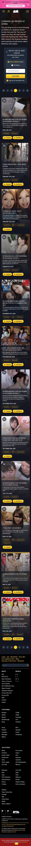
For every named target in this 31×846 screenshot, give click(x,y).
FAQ (3, 674)
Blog (17, 659)
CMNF (17, 715)
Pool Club (18, 770)
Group (3, 727)
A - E (17, 674)
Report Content (6, 688)
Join (8, 657)
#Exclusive (15, 133)
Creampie (18, 717)
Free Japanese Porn (8, 659)
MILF (17, 727)
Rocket (18, 779)
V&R (3, 797)
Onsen (17, 732)
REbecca (18, 777)
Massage (4, 734)
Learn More (24, 842)
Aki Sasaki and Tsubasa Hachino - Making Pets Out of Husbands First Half (15, 303)
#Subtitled (6, 133)
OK (16, 843)
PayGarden (4, 832)
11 (19, 90)
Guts (17, 755)
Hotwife (4, 730)
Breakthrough (5, 719)
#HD (13, 225)
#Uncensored (20, 225)
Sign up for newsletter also (16, 80)
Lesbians (4, 732)
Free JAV (22, 657)
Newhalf (18, 730)
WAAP (3, 801)
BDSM (3, 715)
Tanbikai (4, 790)
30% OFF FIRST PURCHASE (15, 5)
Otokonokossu (6, 779)
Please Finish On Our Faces (12, 528)
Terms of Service (7, 681)
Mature (4, 737)
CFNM (17, 712)
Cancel (4, 702)
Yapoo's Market (6, 804)
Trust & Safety (6, 683)
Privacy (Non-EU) (6, 693)
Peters (4, 782)
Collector (4, 753)
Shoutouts (21, 661)
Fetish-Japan (5, 762)
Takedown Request (7, 690)
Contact (4, 700)
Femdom (18, 722)
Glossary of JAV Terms (9, 661)
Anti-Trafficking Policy (8, 686)
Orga (3, 775)
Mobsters (4, 770)
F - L (17, 676)
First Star (4, 764)
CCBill (23, 830)
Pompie (4, 784)
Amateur (4, 712)
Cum (17, 719)
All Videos (17, 65)
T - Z (17, 681)
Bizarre (4, 717)
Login (3, 657)
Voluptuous (19, 734)
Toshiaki (4, 794)
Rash (17, 775)
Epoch (19, 830)
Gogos (17, 753)
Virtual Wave (5, 799)
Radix (17, 772)
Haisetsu (18, 757)
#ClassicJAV (7, 543)
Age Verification (6, 679)
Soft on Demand (20, 784)
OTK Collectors (6, 777)
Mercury (18, 764)
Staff (3, 697)
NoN (3, 772)
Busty (3, 722)
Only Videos (16, 62)
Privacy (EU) (5, 695)
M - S (17, 679)
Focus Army (19, 750)
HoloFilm (18, 760)
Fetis (3, 760)
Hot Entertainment (21, 762)
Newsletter (14, 657)
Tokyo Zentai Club (7, 792)
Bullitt (3, 750)
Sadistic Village (20, 782)
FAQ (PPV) (5, 676)
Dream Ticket (5, 755)
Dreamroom (5, 757)
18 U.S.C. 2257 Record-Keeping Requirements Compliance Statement (13, 825)
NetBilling (15, 830)
